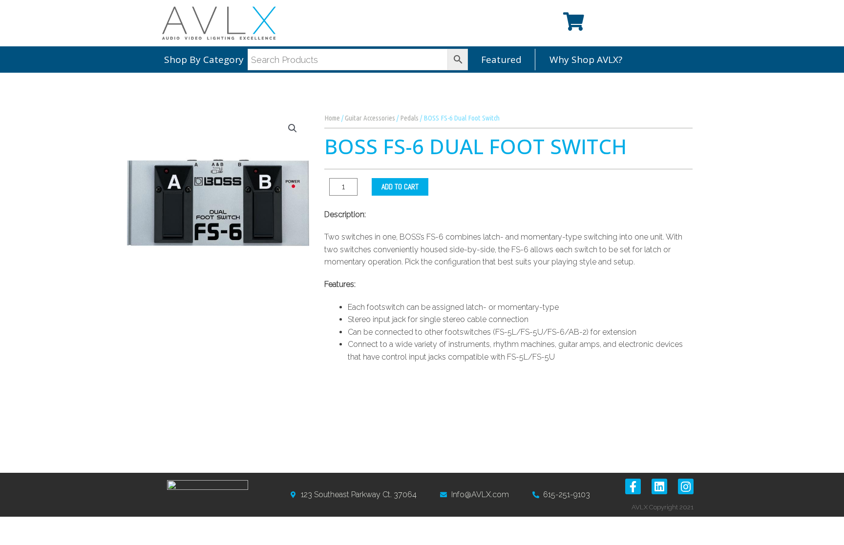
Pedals (409, 118)
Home (332, 118)
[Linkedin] (659, 486)
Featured (501, 59)
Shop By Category (204, 59)
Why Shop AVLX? (585, 59)
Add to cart (400, 187)
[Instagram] (686, 486)
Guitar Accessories (370, 118)
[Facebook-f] (633, 486)
